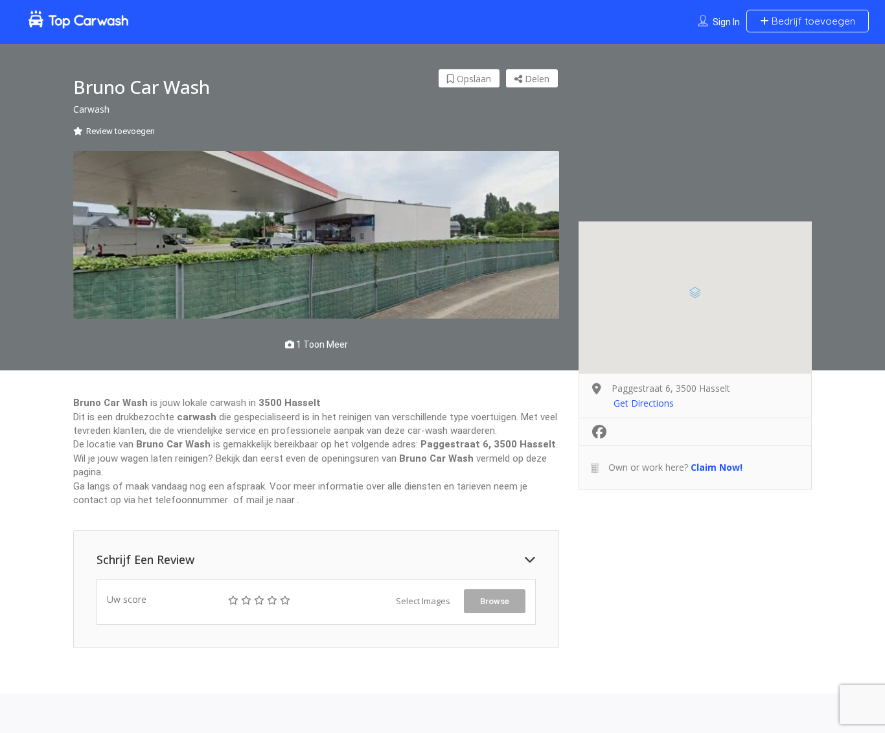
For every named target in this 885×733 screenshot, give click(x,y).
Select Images (423, 601)
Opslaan (472, 79)
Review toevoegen (120, 131)
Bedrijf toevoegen (812, 21)
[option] (316, 235)
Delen (535, 79)
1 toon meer (321, 344)
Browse (494, 601)
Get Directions (644, 403)
